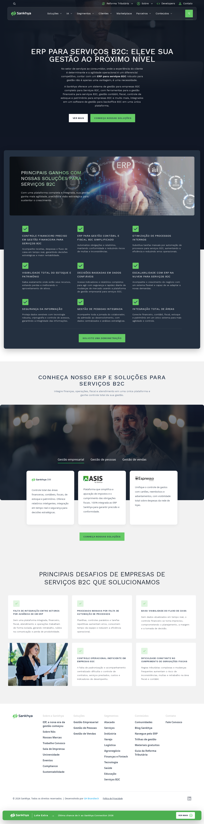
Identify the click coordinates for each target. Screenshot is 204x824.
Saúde (108, 768)
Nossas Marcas (52, 737)
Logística (110, 745)
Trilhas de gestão (145, 739)
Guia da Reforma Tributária (145, 752)
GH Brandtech (91, 798)
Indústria (110, 733)
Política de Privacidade (113, 798)
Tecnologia (111, 762)
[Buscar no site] (14, 4)
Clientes (104, 13)
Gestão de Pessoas (85, 728)
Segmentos (84, 13)
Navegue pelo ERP (146, 733)
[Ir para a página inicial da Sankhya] (23, 13)
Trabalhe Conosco (54, 743)
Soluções (52, 13)
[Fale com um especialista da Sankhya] (189, 13)
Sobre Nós (49, 731)
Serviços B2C (112, 779)
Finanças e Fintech (116, 756)
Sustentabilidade (53, 772)
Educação (110, 773)
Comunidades (143, 722)
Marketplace (124, 13)
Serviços (109, 728)
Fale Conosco (174, 722)
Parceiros (142, 13)
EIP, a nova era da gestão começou (54, 724)
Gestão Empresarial (85, 722)
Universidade (51, 754)
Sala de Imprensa (54, 749)
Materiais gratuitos (147, 745)
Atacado (109, 722)
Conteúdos (162, 13)
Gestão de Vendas (84, 733)
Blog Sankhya (143, 728)
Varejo (108, 739)
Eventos (48, 760)
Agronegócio (112, 751)
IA (67, 13)
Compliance (50, 766)
